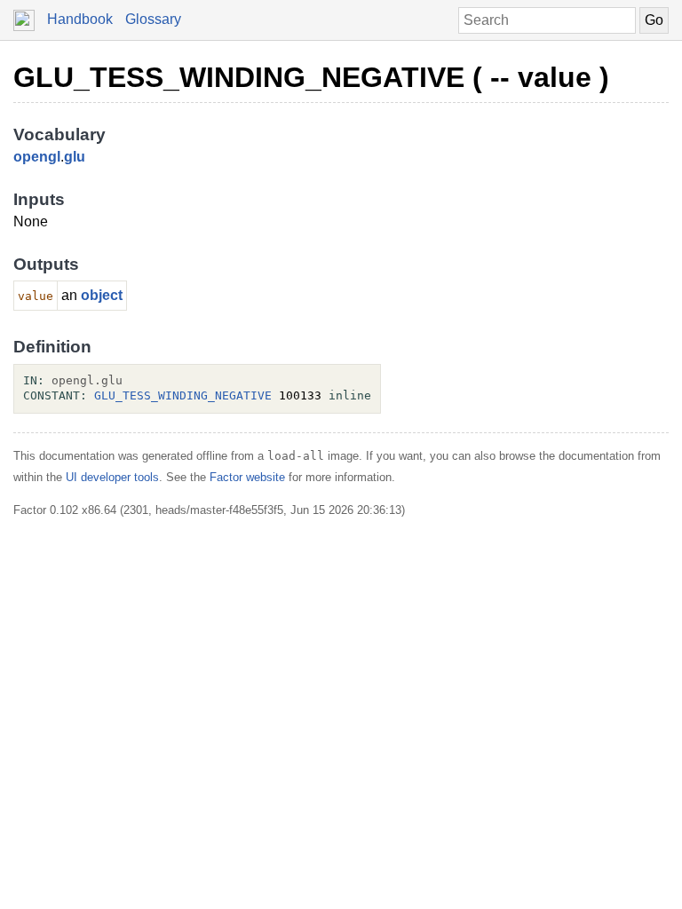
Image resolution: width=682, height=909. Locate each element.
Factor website (247, 477)
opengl (36, 156)
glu (74, 156)
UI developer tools (112, 477)
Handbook (80, 19)
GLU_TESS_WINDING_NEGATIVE (183, 395)
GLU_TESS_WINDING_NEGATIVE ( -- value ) (311, 77)
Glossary (153, 19)
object (102, 295)
